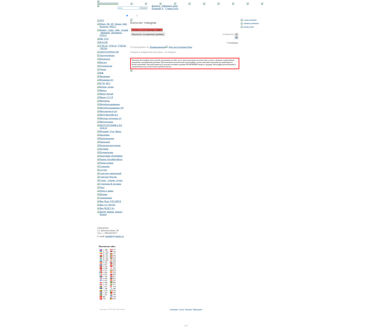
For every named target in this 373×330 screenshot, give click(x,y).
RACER (104, 42)
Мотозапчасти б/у (108, 111)
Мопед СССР (106, 97)
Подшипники (106, 152)
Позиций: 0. (158, 8)
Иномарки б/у (107, 80)
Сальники (105, 166)
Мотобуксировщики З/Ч (112, 108)
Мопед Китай (106, 94)
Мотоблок (105, 101)
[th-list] (236, 34)
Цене (189, 47)
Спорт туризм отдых (111, 180)
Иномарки (105, 76)
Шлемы (103, 194)
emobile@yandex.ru (114, 236)
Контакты (188, 309)
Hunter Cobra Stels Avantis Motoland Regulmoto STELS (114, 33)
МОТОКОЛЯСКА (109, 115)
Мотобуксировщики (110, 104)
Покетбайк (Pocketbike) (111, 156)
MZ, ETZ (104, 39)
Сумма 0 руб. (171, 8)
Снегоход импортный (110, 173)
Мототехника (106, 122)
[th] (236, 37)
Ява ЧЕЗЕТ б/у (107, 208)
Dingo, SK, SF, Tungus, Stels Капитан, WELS (113, 25)
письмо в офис (249, 27)
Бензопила (105, 59)
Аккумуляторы (107, 55)
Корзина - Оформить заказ (165, 6)
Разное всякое (106, 163)
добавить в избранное (251, 23)
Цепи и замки (106, 191)
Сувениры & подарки (110, 184)
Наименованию (158, 47)
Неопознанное (107, 138)
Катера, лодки (107, 87)
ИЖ (101, 73)
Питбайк (104, 149)
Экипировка (106, 198)
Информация (197, 309)
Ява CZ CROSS (107, 205)
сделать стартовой (250, 20)
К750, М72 (105, 83)
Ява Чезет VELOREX (110, 201)
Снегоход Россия (108, 177)
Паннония (105, 142)
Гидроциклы (106, 66)
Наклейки (105, 135)
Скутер (103, 170)
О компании (174, 309)
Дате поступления (177, 47)
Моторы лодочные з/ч (110, 118)
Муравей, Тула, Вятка (110, 131)
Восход (103, 62)
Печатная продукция (110, 145)
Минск (103, 90)
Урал (102, 187)
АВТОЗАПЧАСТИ (109, 52)
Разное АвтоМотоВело (111, 159)
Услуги (181, 309)
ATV (102, 20)
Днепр (103, 69)
